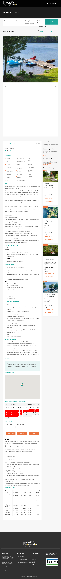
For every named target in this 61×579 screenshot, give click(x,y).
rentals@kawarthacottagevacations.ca (21, 485)
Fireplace (30, 164)
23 (30, 414)
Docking (8, 164)
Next (55, 86)
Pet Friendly (19, 174)
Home (33, 556)
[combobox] (40, 22)
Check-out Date (20, 424)
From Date (6, 20)
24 (33, 414)
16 (30, 412)
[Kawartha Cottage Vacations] (9, 6)
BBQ (29, 158)
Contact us (34, 559)
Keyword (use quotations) (28, 21)
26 (38, 414)
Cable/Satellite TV (21, 161)
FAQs (33, 564)
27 (23, 416)
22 (28, 414)
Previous (5, 86)
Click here (45, 144)
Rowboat (8, 177)
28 (18, 416)
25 (35, 414)
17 (33, 412)
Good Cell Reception (19, 167)
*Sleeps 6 (8, 158)
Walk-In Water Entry (31, 177)
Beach (8, 161)
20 (23, 414)
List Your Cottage (33, 567)
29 (28, 416)
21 (26, 414)
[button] (23, 387)
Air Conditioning (20, 158)
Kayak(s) (19, 171)
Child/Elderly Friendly (30, 161)
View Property (51, 179)
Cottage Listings (33, 562)
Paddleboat (9, 174)
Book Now (22, 433)
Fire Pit (18, 164)
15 (28, 412)
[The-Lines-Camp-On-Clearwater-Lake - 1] (30, 59)
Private (29, 174)
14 (26, 412)
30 (30, 416)
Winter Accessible (21, 180)
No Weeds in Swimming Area (31, 171)
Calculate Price (11, 433)
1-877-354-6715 (52, 3)
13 (23, 412)
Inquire (33, 433)
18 (35, 412)
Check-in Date (9, 424)
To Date (16, 20)
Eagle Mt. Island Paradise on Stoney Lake (49, 221)
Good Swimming (10, 171)
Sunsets (19, 177)
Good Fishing (31, 167)
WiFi (7, 180)
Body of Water (39, 20)
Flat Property (9, 167)
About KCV (34, 557)
